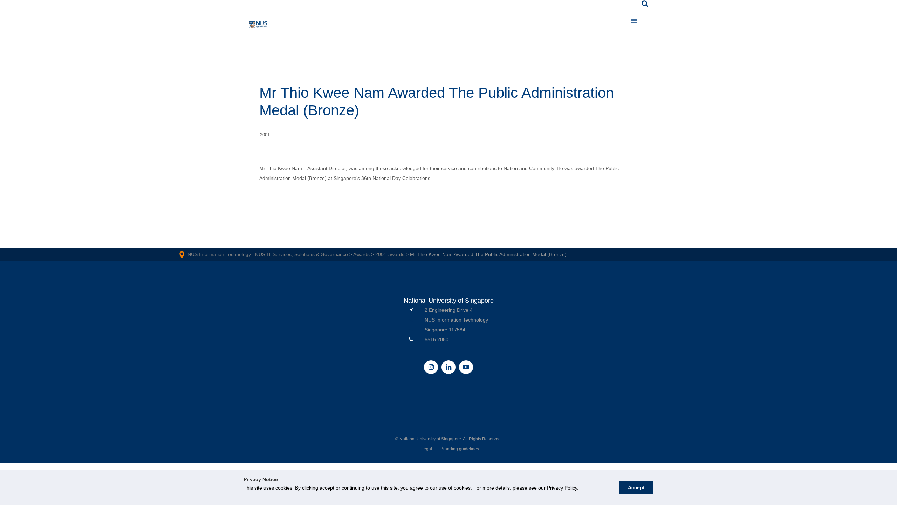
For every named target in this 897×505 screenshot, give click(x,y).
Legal (426, 448)
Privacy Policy (562, 488)
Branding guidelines (459, 448)
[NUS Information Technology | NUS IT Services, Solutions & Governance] (259, 26)
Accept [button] (636, 487)
